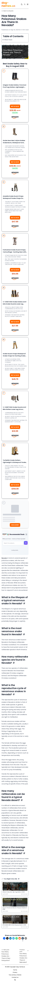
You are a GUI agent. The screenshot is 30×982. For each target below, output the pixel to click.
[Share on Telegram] (13, 938)
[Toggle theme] (26, 534)
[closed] (28, 4)
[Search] (24, 4)
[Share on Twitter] (7, 938)
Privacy (15, 972)
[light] (22, 4)
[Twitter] (15, 980)
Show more (8, 40)
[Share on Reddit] (19, 938)
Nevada (4, 558)
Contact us (15, 977)
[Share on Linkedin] (10, 938)
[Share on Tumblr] (22, 938)
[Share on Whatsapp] (16, 938)
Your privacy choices (15, 975)
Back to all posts (8, 11)
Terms (15, 970)
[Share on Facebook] (4, 938)
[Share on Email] (26, 938)
